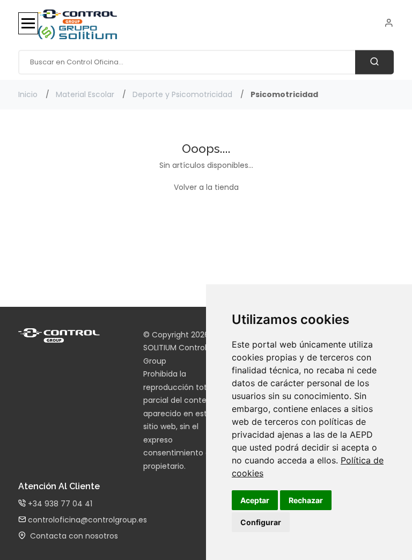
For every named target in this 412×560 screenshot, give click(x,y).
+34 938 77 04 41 (59, 503)
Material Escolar (85, 94)
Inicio (28, 94)
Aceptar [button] (254, 500)
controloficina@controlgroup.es (86, 519)
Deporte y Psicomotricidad (182, 94)
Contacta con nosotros (72, 535)
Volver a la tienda (206, 187)
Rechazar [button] (306, 500)
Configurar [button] (260, 522)
